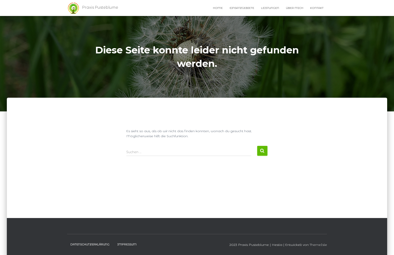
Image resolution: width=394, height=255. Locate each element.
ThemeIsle (318, 245)
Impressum (127, 244)
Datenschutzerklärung (89, 244)
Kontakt (317, 8)
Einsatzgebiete (242, 8)
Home (218, 8)
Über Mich (294, 8)
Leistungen (270, 8)
